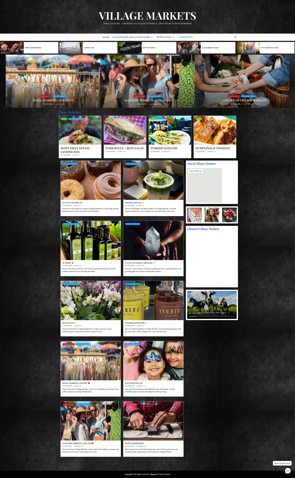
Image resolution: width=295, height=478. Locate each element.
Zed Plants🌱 (69, 323)
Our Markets (45, 96)
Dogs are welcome (269, 48)
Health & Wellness (133, 164)
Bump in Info (164, 37)
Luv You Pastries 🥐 (72, 202)
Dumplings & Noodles (212, 148)
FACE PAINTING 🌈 (133, 383)
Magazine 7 (154, 474)
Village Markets (147, 15)
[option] (29, 48)
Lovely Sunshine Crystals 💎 (140, 263)
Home (106, 37)
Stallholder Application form (131, 37)
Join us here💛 (149, 48)
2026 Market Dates (210, 48)
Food (64, 119)
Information (131, 404)
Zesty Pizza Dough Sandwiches (75, 149)
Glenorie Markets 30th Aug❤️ (147, 100)
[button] (288, 471)
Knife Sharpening (33, 48)
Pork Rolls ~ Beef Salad (125, 148)
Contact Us (185, 37)
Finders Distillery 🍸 (136, 323)
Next (68, 465)
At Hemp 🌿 (68, 263)
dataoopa (49, 104)
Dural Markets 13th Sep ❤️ (53, 100)
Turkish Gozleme (164, 148)
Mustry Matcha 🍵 (134, 202)
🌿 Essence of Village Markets (242, 100)
